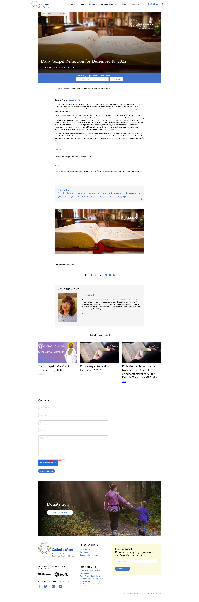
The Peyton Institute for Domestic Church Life (92, 585)
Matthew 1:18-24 (74, 100)
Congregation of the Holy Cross (91, 579)
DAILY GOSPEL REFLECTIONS (53, 14)
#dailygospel (99, 193)
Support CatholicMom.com (89, 555)
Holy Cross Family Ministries (90, 571)
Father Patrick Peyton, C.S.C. (90, 581)
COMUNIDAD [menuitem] (135, 4)
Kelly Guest (70, 67)
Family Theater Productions (90, 576)
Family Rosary (85, 573)
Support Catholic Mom (60, 512)
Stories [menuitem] (73, 4)
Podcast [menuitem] (82, 4)
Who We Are (85, 549)
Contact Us (84, 552)
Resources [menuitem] (124, 4)
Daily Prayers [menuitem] (93, 4)
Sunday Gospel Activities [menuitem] (109, 4)
